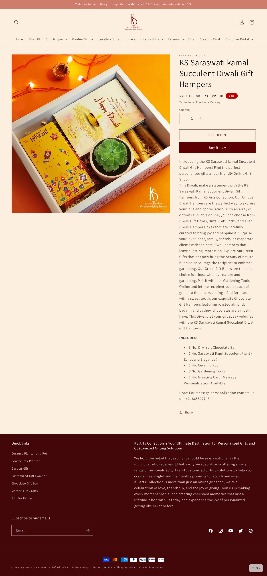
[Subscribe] (88, 530)
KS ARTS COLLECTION (34, 567)
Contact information (151, 567)
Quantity (185, 109)
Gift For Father (22, 498)
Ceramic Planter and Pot (29, 453)
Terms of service (102, 567)
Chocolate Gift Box (24, 483)
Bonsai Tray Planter (25, 461)
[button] (16, 22)
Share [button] (189, 412)
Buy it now (217, 147)
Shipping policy (126, 567)
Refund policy (60, 567)
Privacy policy (80, 567)
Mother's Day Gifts (24, 491)
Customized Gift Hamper (29, 476)
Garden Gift (19, 468)
